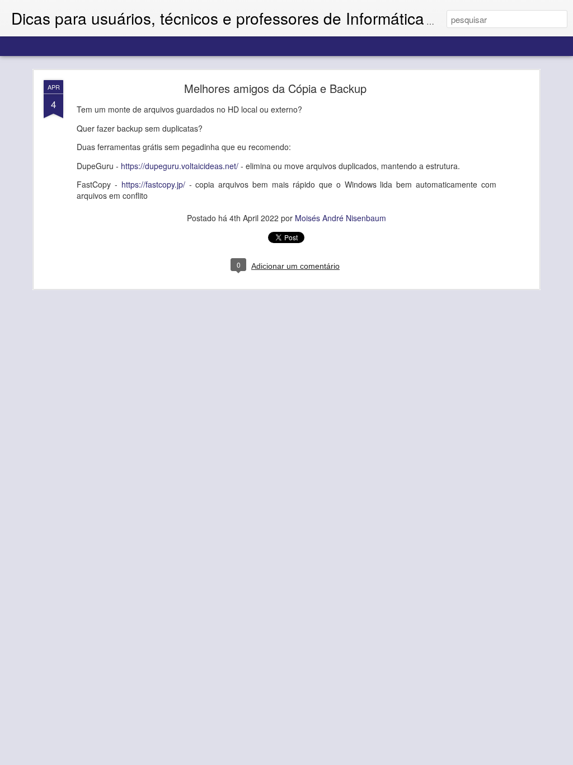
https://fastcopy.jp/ (153, 184)
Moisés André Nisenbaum (340, 217)
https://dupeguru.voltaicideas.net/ (179, 165)
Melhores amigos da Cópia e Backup (275, 88)
